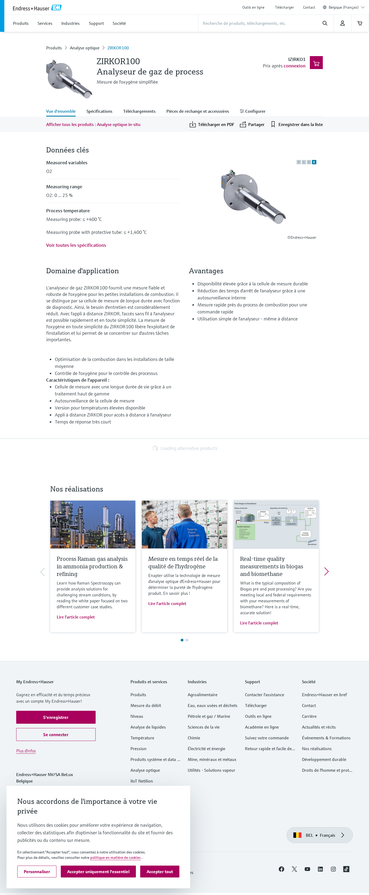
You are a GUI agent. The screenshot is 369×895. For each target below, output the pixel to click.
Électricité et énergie (206, 748)
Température (142, 737)
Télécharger (284, 7)
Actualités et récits (319, 727)
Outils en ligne (253, 7)
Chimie (194, 737)
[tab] (63, 112)
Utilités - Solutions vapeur (211, 770)
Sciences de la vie (204, 727)
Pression (138, 748)
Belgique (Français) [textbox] (344, 7)
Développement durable (324, 759)
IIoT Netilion (141, 781)
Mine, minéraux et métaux (212, 759)
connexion (295, 66)
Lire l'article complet (76, 617)
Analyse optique (84, 47)
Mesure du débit (145, 705)
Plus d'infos (26, 750)
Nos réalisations (317, 748)
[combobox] (347, 7)
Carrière (309, 716)
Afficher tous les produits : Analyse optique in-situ (93, 124)
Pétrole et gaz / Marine (209, 716)
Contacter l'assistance (264, 694)
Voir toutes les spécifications (76, 245)
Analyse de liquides (148, 727)
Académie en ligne (262, 727)
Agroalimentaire (202, 694)
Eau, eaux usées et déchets (212, 705)
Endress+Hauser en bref (324, 694)
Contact (309, 7)
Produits (54, 47)
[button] (56, 717)
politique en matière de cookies (115, 857)
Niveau (136, 716)
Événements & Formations (326, 737)
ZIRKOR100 (118, 47)
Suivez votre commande (267, 737)
